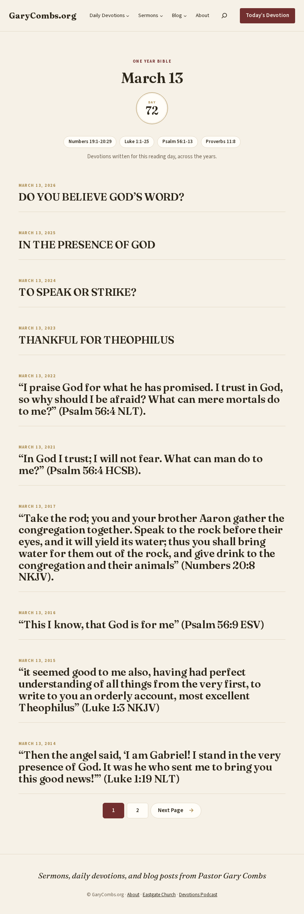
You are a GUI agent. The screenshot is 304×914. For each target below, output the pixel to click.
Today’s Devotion (267, 15)
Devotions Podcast (198, 894)
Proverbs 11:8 (220, 141)
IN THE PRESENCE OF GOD (87, 245)
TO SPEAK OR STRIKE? (77, 292)
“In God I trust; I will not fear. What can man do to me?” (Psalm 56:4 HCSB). (140, 464)
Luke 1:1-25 (137, 141)
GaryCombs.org (42, 15)
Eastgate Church (159, 894)
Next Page (176, 810)
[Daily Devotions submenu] (127, 15)
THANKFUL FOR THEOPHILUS (96, 340)
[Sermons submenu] (161, 15)
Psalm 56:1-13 (177, 141)
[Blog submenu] (185, 15)
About (133, 894)
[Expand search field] (224, 15)
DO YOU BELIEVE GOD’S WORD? (101, 197)
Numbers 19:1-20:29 (90, 141)
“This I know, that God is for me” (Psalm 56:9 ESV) (141, 624)
